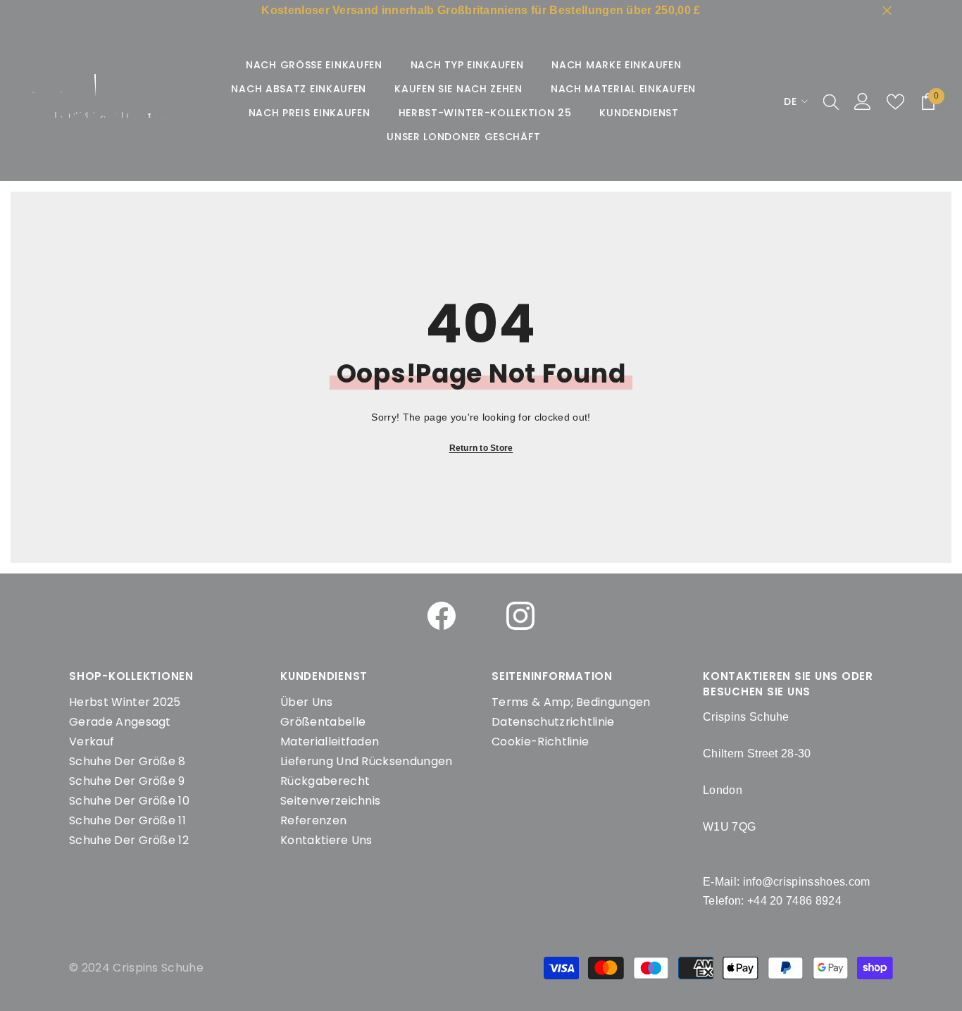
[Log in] (863, 101)
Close (887, 11)
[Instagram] (520, 616)
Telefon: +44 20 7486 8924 (772, 901)
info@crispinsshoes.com (806, 882)
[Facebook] (441, 616)
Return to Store (481, 448)
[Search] (831, 101)
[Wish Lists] (895, 102)
